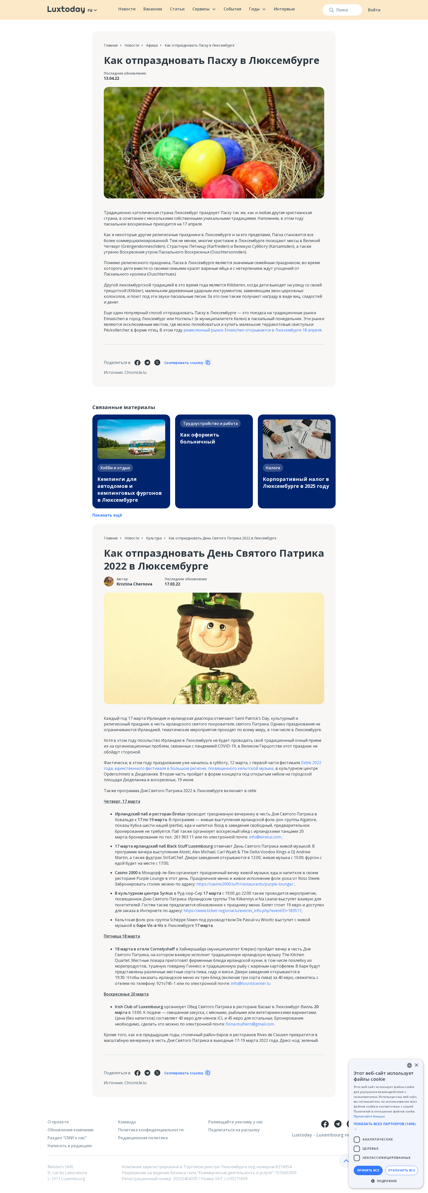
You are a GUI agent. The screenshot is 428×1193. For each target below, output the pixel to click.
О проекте (58, 1122)
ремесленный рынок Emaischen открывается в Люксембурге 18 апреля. (253, 330)
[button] (386, 1126)
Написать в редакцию (70, 1146)
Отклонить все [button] (401, 1170)
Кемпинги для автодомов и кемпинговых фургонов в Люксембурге (129, 489)
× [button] (416, 1065)
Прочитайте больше (369, 1116)
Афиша (152, 45)
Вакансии (152, 9)
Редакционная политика (143, 1138)
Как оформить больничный (199, 438)
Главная (111, 45)
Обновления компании (70, 1130)
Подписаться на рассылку (234, 1130)
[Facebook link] (325, 1124)
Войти (374, 10)
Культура (154, 538)
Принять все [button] (368, 1170)
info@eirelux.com (265, 837)
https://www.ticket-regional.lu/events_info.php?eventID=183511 (242, 910)
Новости (126, 9)
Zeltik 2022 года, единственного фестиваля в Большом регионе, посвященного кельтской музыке (212, 765)
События (232, 9)
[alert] (386, 1123)
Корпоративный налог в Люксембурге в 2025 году (296, 482)
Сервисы (201, 9)
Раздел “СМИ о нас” (67, 1138)
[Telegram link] (338, 1124)
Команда (127, 1122)
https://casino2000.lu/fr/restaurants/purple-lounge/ (244, 884)
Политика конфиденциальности (151, 1130)
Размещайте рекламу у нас (235, 1122)
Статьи (177, 9)
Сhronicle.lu (135, 372)
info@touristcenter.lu (250, 983)
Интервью (284, 9)
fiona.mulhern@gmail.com (250, 1024)
